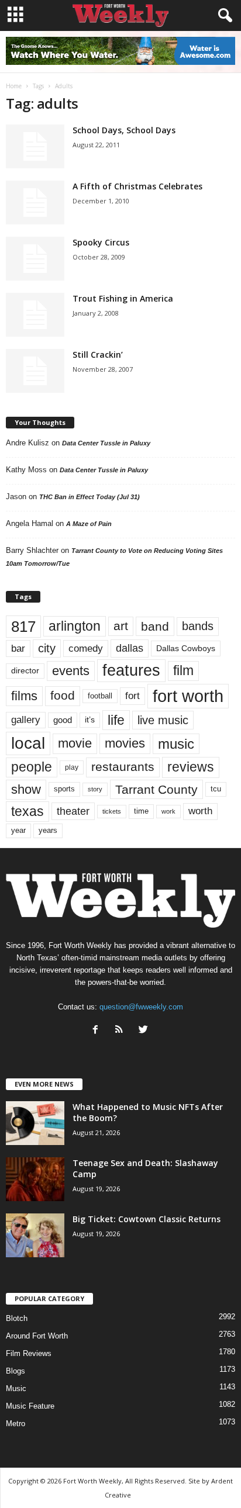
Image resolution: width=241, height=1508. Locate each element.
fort (132, 695)
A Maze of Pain (89, 523)
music (176, 744)
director (25, 670)
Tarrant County (156, 789)
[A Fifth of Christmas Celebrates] (35, 202)
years (48, 830)
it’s (90, 719)
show (26, 789)
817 (23, 626)
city (47, 648)
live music (162, 720)
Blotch (16, 1318)
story (95, 789)
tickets (111, 811)
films (24, 696)
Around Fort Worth (37, 1335)
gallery (25, 719)
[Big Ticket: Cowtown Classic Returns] (35, 1235)
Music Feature (30, 1406)
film (183, 670)
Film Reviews (28, 1353)
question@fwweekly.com (141, 1006)
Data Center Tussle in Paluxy (106, 443)
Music (16, 1388)
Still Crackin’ (98, 354)
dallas (129, 648)
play (71, 767)
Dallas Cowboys (185, 648)
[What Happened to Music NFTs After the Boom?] (35, 1123)
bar (18, 648)
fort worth (188, 695)
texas (27, 811)
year (18, 830)
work (168, 811)
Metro (15, 1423)
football (100, 695)
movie (75, 743)
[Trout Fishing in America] (35, 315)
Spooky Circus (101, 242)
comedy (85, 648)
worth (200, 811)
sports (64, 789)
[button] (223, 16)
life (116, 720)
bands (198, 626)
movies (125, 743)
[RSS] (122, 1030)
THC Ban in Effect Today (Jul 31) (89, 496)
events (70, 670)
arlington (75, 626)
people (31, 767)
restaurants (122, 767)
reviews (190, 766)
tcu (216, 788)
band (155, 626)
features (131, 670)
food (62, 696)
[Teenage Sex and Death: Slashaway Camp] (35, 1179)
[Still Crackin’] (35, 371)
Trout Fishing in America (123, 298)
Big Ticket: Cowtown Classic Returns (147, 1219)
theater (73, 811)
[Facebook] (98, 1030)
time (141, 811)
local (28, 743)
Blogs (15, 1371)
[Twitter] (145, 1030)
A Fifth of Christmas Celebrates (137, 186)
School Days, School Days (124, 130)
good (62, 720)
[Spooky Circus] (35, 259)
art (120, 626)
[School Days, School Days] (35, 146)
